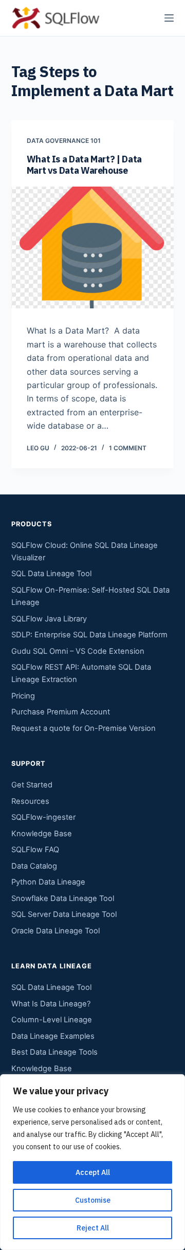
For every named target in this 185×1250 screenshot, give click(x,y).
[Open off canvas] (169, 18)
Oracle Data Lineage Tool (55, 930)
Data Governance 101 (64, 140)
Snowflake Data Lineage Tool (62, 898)
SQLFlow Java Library (49, 618)
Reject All (93, 1228)
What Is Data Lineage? (50, 1003)
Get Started (31, 784)
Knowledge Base (41, 833)
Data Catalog (34, 866)
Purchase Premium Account (60, 711)
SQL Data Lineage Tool (51, 573)
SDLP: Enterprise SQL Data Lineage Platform (89, 634)
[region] (92, 1162)
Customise (92, 1200)
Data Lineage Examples (53, 1036)
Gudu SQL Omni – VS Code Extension (77, 651)
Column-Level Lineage (51, 1019)
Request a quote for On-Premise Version (83, 728)
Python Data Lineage (48, 882)
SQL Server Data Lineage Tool (64, 914)
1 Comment (127, 448)
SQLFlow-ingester (43, 817)
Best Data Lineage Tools (54, 1052)
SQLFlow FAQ (35, 849)
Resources (30, 801)
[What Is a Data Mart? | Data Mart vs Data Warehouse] (92, 248)
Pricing (23, 696)
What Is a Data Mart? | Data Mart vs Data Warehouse (84, 164)
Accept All (93, 1172)
